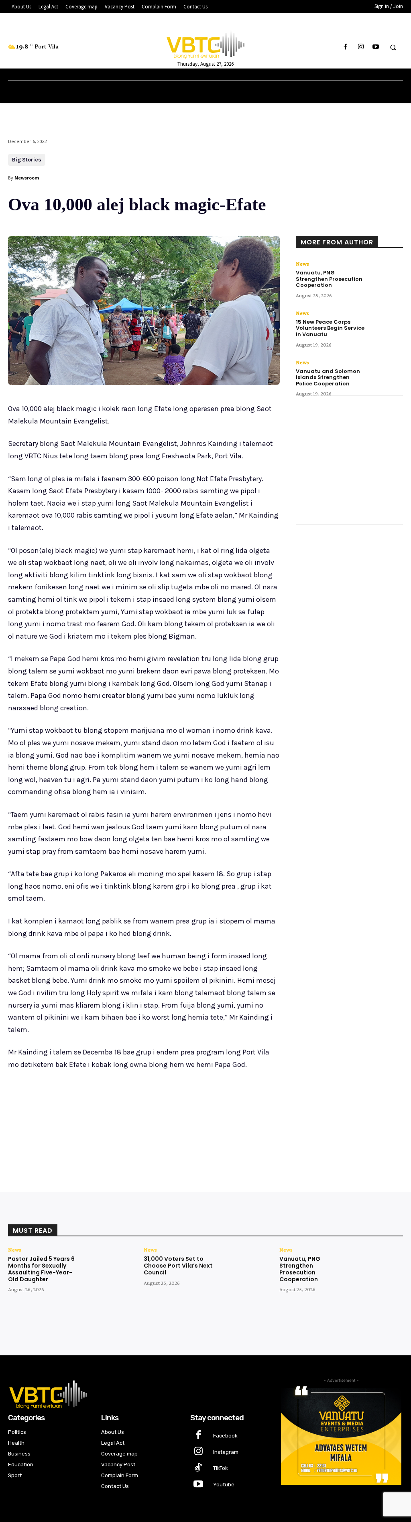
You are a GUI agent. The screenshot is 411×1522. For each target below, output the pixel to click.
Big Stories (26, 159)
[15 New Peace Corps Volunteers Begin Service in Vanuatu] (387, 323)
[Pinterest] (103, 1129)
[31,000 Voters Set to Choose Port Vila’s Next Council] (242, 1268)
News (302, 263)
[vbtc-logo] (137, 1393)
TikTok (220, 1468)
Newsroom (26, 178)
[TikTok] (198, 1468)
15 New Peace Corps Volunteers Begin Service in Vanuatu (330, 328)
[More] (140, 1129)
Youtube (223, 1485)
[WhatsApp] (121, 1129)
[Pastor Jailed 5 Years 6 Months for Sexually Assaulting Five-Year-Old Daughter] (107, 1268)
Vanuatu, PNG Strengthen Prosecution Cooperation (329, 279)
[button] (393, 47)
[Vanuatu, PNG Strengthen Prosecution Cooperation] (387, 273)
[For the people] (205, 43)
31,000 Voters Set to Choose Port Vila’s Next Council (178, 1265)
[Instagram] (360, 47)
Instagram (225, 1452)
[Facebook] (345, 47)
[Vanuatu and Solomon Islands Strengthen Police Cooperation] (387, 372)
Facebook (225, 1436)
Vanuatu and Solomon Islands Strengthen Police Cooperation (328, 377)
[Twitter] (84, 1129)
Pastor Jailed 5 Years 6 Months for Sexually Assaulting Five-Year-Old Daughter (41, 1269)
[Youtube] (375, 47)
